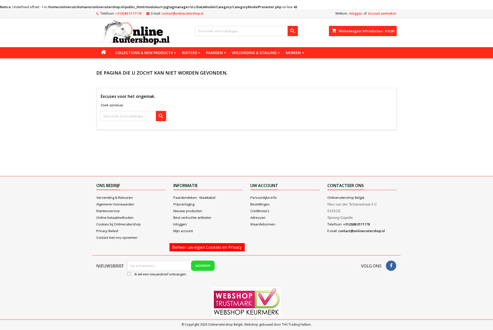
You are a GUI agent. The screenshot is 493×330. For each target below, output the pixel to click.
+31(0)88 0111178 (128, 13)
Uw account (264, 185)
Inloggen (355, 13)
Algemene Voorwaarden (115, 204)
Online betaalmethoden (115, 217)
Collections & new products (144, 52)
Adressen (258, 217)
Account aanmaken (382, 13)
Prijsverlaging (183, 204)
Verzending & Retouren (114, 197)
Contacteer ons (345, 185)
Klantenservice (108, 211)
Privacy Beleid (107, 231)
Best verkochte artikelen (192, 217)
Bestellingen (260, 204)
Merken (293, 52)
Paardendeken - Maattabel (194, 197)
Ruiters (189, 52)
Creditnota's (259, 211)
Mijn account (183, 231)
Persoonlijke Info (263, 197)
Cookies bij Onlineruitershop (118, 224)
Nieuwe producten (187, 211)
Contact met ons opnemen (116, 237)
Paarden (214, 52)
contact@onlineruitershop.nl (182, 13)
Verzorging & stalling (254, 52)
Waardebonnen (262, 224)
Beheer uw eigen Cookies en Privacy (207, 247)
